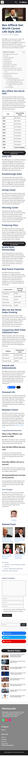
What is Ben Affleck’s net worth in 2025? (16, 80)
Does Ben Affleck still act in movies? (16, 82)
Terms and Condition (7, 745)
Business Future (8, 76)
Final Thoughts (10, 87)
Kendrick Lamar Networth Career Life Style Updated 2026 (18, 673)
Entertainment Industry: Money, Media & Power (17, 662)
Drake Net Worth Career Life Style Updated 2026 (18, 690)
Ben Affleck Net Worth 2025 (11, 54)
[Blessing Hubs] (2, 2)
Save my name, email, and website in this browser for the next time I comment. (14, 610)
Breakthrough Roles (9, 57)
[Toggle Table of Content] (22, 52)
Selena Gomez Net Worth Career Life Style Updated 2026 (17, 685)
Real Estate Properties (9, 66)
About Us (3, 737)
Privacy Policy (4, 743)
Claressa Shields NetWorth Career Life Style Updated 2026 (18, 668)
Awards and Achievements (11, 73)
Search (23, 624)
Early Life (6, 56)
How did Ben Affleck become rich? (15, 81)
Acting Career (7, 59)
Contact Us (4, 741)
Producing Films (8, 63)
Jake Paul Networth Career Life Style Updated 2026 (17, 679)
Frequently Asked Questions (13, 78)
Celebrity (6, 562)
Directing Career (8, 61)
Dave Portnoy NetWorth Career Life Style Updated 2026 (17, 696)
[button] (16, 2)
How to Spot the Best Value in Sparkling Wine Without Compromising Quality (17, 655)
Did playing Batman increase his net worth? (16, 85)
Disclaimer (4, 739)
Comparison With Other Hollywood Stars (13, 70)
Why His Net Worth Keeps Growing (12, 68)
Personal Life (7, 75)
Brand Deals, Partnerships (10, 64)
